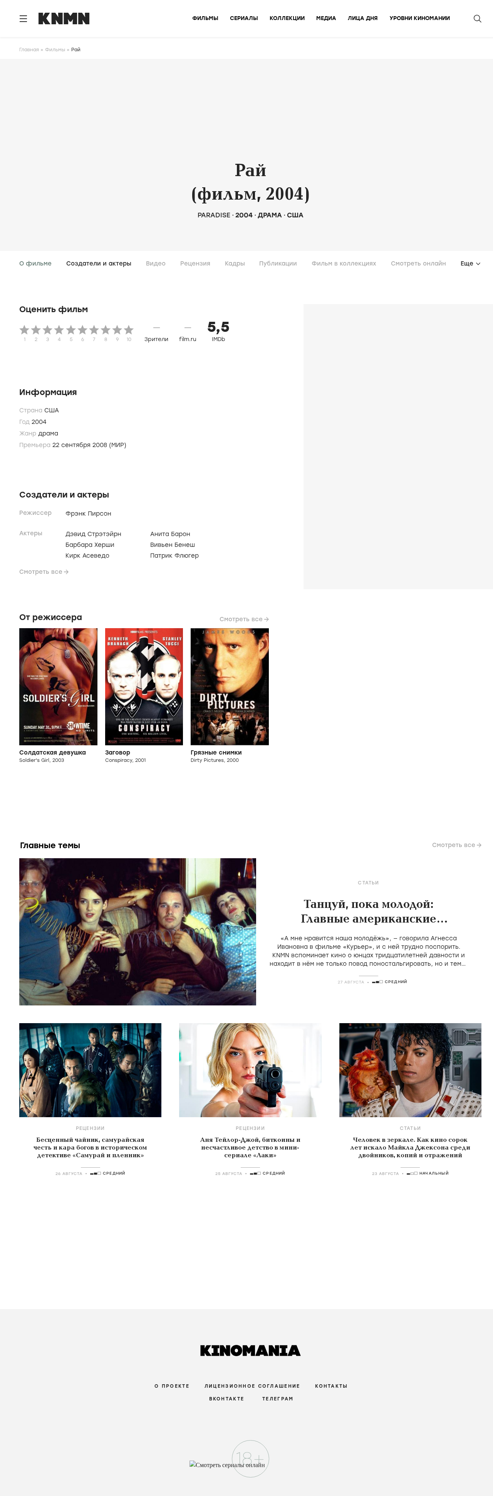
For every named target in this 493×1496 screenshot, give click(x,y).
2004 (244, 215)
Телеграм (277, 1399)
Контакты (331, 1386)
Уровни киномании (419, 18)
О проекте (171, 1386)
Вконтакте (227, 1399)
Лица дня (363, 18)
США (295, 215)
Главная (29, 49)
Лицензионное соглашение (252, 1386)
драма (270, 215)
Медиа (326, 18)
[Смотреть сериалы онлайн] (246, 1469)
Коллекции (287, 18)
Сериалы (244, 18)
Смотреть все (40, 571)
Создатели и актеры (98, 263)
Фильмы (205, 18)
